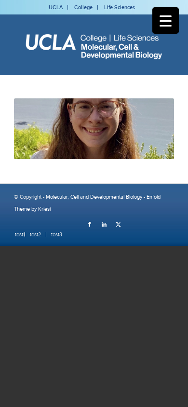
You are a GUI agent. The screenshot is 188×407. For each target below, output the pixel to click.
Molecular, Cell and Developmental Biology (94, 197)
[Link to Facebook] (89, 224)
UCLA (56, 7)
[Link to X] (118, 224)
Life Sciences (119, 7)
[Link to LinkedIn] (104, 224)
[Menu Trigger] (165, 20)
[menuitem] (17, 234)
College (83, 7)
